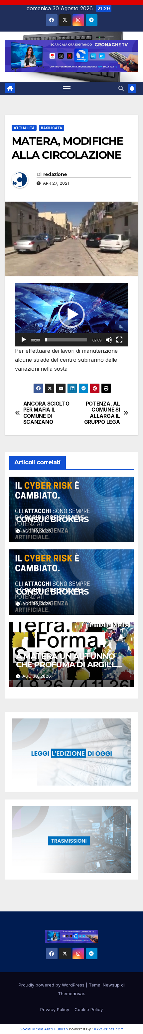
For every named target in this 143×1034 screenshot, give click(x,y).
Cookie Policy (88, 1009)
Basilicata (51, 128)
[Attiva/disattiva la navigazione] (67, 88)
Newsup (111, 984)
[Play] (23, 339)
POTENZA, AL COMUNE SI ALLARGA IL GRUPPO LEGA (102, 413)
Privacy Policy (54, 1009)
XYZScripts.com (108, 1029)
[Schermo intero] (119, 339)
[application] (71, 314)
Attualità (24, 128)
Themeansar (71, 993)
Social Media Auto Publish (44, 1029)
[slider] (66, 339)
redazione (55, 174)
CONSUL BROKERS (52, 519)
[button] (121, 88)
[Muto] (108, 339)
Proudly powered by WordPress (52, 984)
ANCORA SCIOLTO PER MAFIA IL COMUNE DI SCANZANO (46, 413)
